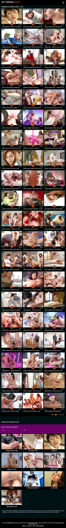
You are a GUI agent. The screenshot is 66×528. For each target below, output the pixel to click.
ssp (3, 430)
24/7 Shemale (10, 2)
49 (60, 414)
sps (24, 430)
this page (60, 523)
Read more (4, 513)
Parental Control (40, 526)
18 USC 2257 (29, 526)
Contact (24, 526)
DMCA (34, 526)
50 (63, 414)
